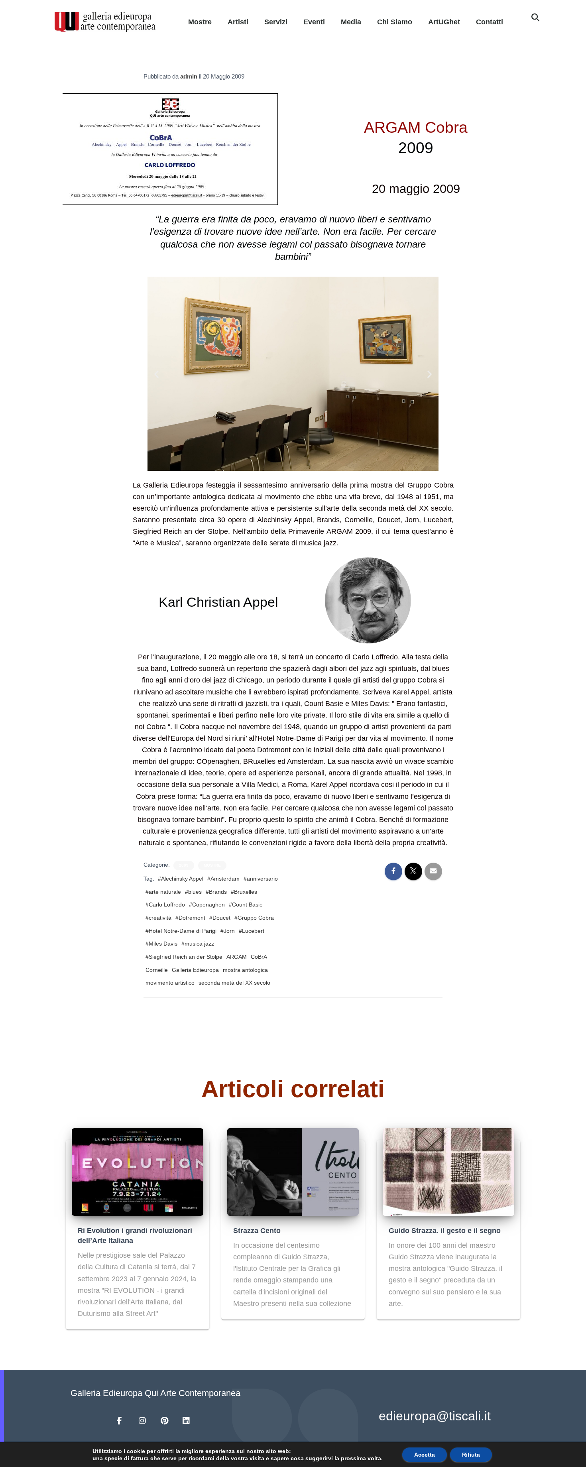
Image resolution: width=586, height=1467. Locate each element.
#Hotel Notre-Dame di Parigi (181, 931)
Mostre (200, 22)
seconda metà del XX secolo (234, 982)
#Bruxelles (244, 892)
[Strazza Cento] (293, 1171)
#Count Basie (246, 904)
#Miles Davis (161, 943)
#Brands (216, 892)
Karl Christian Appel (218, 602)
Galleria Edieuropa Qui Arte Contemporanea (155, 1393)
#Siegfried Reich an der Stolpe (184, 957)
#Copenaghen (207, 904)
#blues (193, 892)
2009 (184, 865)
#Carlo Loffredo (165, 904)
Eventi (314, 22)
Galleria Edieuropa (195, 970)
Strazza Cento (257, 1231)
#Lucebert (251, 931)
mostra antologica (245, 970)
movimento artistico (170, 982)
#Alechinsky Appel (180, 878)
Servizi (275, 22)
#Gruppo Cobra (254, 917)
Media (351, 22)
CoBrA (259, 957)
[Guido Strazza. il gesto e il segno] (448, 1171)
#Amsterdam (223, 878)
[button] (535, 18)
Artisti (238, 22)
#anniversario (261, 878)
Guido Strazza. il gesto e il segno (445, 1231)
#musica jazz (197, 943)
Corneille (157, 970)
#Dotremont (190, 917)
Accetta (424, 1454)
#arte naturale (163, 892)
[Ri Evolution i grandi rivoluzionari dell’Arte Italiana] (137, 1171)
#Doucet (219, 917)
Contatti (489, 22)
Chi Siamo (394, 22)
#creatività (158, 917)
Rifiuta (471, 1454)
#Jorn (227, 931)
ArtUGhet (444, 22)
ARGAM (236, 957)
